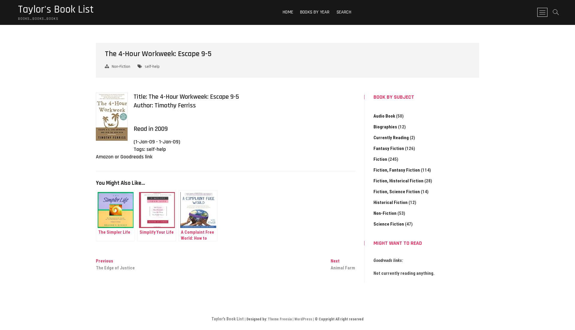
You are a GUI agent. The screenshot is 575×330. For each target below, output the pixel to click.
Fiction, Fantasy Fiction (396, 170)
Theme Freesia (280, 319)
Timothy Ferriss (175, 105)
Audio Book (384, 116)
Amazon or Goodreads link (124, 156)
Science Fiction (388, 224)
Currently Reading (391, 137)
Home (288, 12)
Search (344, 12)
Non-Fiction (121, 66)
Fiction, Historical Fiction (398, 181)
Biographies (385, 127)
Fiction (380, 159)
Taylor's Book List (56, 9)
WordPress (303, 319)
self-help (152, 66)
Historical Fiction (390, 202)
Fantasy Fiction (388, 148)
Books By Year (315, 12)
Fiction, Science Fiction (396, 191)
